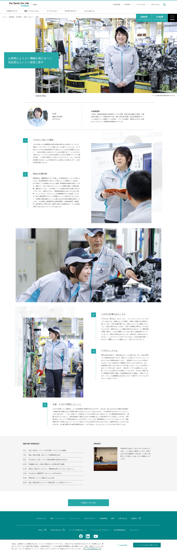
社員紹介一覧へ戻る (88, 503)
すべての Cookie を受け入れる (148, 545)
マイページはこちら (143, 17)
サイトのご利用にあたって (92, 548)
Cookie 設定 (123, 545)
